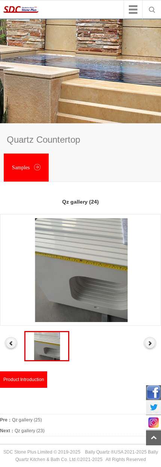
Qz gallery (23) (22, 430)
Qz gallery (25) (21, 420)
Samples (21, 167)
